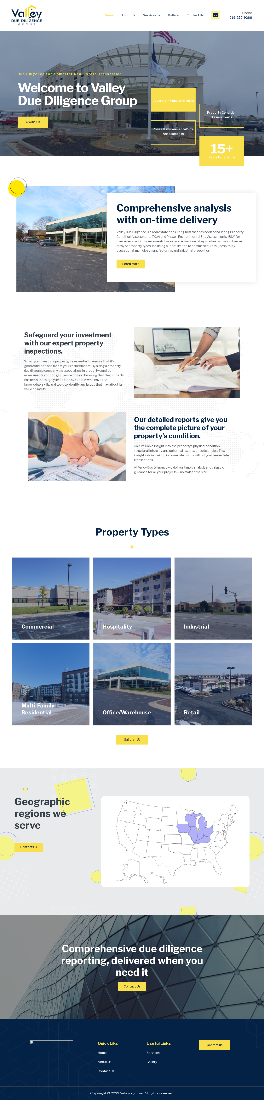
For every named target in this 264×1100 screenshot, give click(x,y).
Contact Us (195, 15)
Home (109, 15)
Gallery (173, 15)
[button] (33, 122)
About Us (128, 15)
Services (149, 15)
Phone (247, 13)
